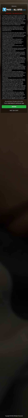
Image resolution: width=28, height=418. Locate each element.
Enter (14, 106)
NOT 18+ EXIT (14, 110)
